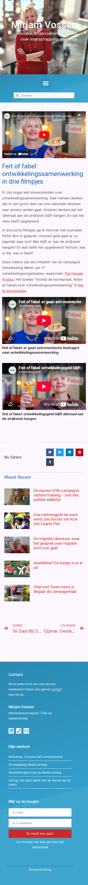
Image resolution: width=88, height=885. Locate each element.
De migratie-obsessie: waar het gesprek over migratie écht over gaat (57, 543)
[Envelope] (26, 730)
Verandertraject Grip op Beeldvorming (35, 772)
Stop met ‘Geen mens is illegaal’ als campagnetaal (55, 589)
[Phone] (18, 730)
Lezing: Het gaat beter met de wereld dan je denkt (39, 782)
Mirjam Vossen (44, 24)
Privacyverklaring (40, 869)
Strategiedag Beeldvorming (28, 764)
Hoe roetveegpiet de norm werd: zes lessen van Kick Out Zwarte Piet (56, 519)
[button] (46, 83)
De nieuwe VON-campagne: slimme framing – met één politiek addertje (57, 495)
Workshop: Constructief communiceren (36, 756)
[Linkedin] (11, 730)
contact (56, 689)
